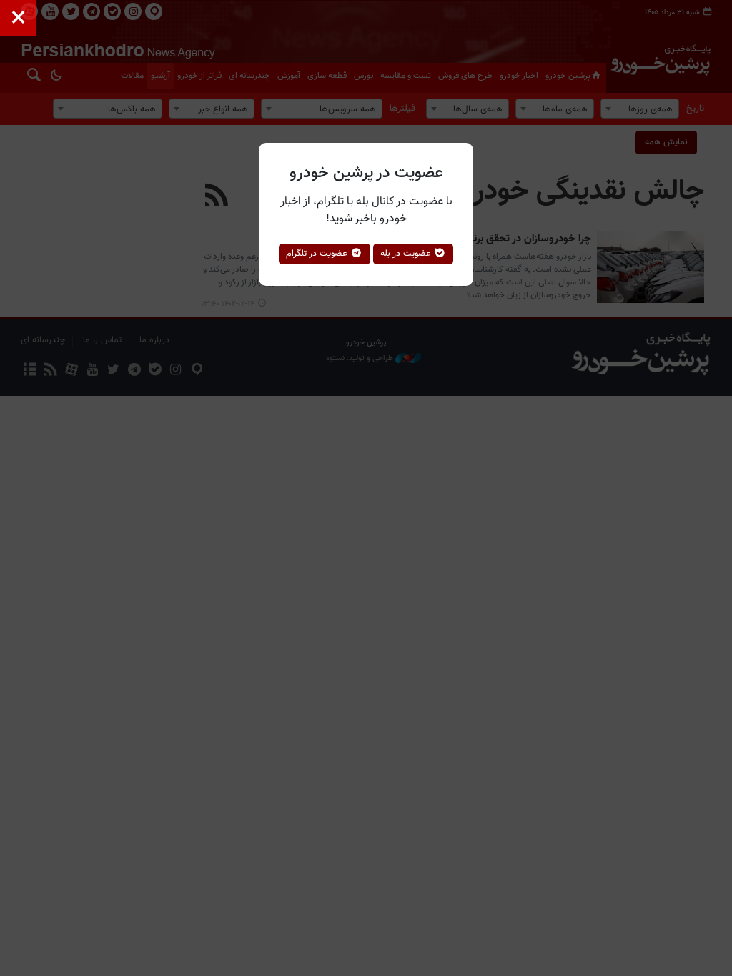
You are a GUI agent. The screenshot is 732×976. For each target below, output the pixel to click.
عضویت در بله (407, 254)
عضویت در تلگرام (318, 254)
